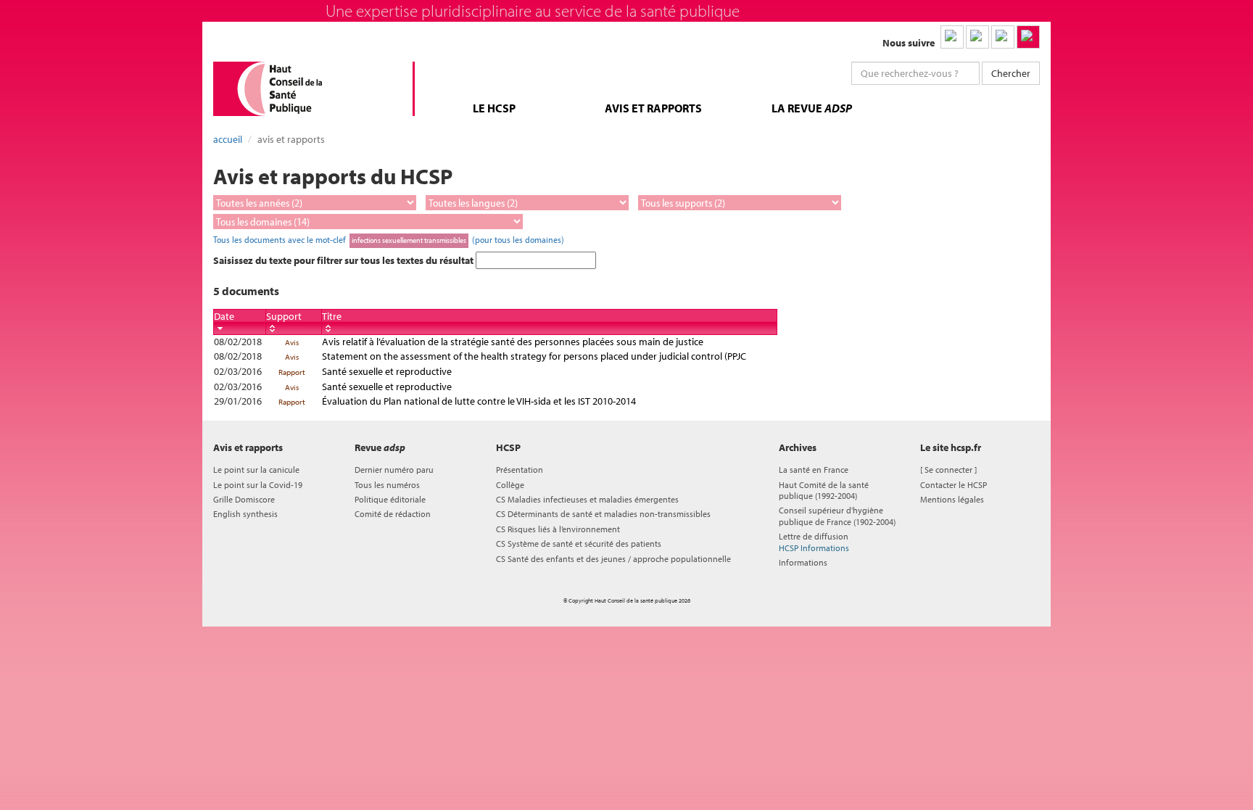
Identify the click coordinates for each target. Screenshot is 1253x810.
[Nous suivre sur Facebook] (1002, 37)
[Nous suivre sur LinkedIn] (952, 37)
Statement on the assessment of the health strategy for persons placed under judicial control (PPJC (534, 356)
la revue (812, 108)
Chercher (1010, 73)
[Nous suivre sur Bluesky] (977, 37)
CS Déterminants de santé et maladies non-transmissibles (603, 513)
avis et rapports (653, 108)
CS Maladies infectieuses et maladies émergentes (587, 499)
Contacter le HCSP (953, 484)
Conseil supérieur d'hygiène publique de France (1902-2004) (837, 515)
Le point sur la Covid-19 (257, 484)
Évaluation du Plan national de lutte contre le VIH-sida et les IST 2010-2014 (479, 401)
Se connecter (948, 469)
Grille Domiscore (244, 499)
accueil (227, 139)
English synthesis (245, 513)
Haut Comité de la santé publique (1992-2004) (824, 490)
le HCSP (494, 108)
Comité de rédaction (393, 513)
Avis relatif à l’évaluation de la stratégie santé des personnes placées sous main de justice (512, 341)
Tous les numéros (387, 484)
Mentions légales (952, 499)
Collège (510, 484)
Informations (803, 562)
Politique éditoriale (390, 499)
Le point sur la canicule (256, 469)
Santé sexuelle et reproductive (387, 371)
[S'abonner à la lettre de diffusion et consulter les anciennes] (1028, 37)
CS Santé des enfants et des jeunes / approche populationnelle (613, 558)
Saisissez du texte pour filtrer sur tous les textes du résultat (344, 260)
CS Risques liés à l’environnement (558, 529)
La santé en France (813, 469)
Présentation (519, 469)
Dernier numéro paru (394, 469)
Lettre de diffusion (814, 542)
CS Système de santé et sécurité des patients (578, 543)
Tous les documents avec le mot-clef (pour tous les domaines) (388, 239)
